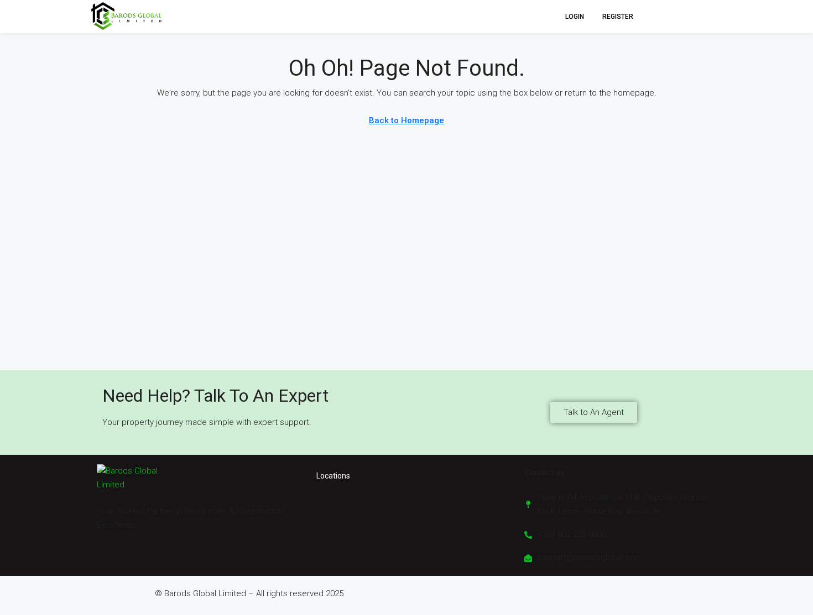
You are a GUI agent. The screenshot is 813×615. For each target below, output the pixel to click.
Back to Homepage (406, 120)
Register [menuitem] (617, 16)
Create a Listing (684, 16)
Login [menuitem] (575, 16)
